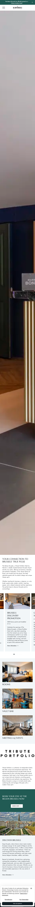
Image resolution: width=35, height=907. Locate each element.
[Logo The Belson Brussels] (17, 7)
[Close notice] (32, 2)
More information (11, 646)
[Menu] (4, 7)
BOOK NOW (15, 806)
